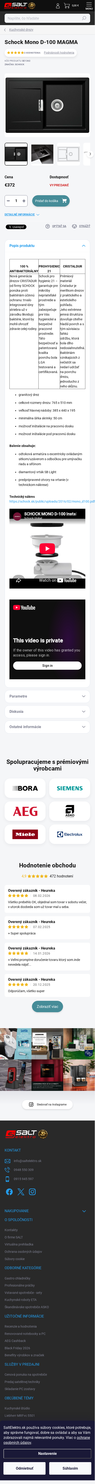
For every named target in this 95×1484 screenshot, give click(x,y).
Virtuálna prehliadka (19, 1244)
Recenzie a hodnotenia (21, 1326)
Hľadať (84, 18)
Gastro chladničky (17, 1278)
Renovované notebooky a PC (25, 1334)
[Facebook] (9, 1191)
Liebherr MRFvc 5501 (20, 1415)
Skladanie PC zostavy (20, 1389)
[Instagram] (32, 1191)
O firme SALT (14, 1237)
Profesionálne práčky (20, 1285)
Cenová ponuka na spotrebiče (26, 1374)
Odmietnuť (24, 1468)
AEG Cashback (15, 1341)
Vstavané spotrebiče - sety (23, 1293)
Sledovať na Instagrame (51, 1104)
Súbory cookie (15, 1259)
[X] (20, 1191)
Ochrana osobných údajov (23, 1251)
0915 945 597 (24, 1179)
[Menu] (89, 5)
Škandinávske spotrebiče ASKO (27, 1307)
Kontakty (11, 1230)
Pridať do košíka (46, 201)
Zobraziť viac (47, 1006)
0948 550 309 (24, 1170)
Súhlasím (70, 1468)
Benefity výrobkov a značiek (24, 1355)
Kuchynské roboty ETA (21, 1300)
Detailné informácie (20, 214)
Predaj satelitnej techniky (22, 1382)
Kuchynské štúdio (17, 1408)
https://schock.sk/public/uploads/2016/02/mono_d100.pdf (52, 501)
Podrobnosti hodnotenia (59, 52)
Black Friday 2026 (17, 1348)
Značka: (14, 64)
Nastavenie (47, 1453)
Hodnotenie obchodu (47, 865)
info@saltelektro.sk (27, 1161)
